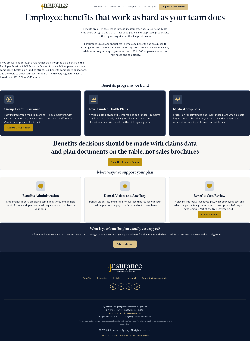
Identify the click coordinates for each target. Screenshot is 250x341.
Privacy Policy (105, 335)
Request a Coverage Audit (154, 278)
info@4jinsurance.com (132, 313)
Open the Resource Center (125, 162)
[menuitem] (99, 7)
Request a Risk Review (173, 6)
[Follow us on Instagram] (137, 286)
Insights (132, 6)
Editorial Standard (143, 335)
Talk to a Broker (209, 214)
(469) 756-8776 (115, 313)
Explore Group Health (18, 127)
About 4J (148, 6)
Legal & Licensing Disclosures (123, 335)
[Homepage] (54, 7)
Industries (115, 6)
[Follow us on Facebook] (121, 286)
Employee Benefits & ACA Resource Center (23, 66)
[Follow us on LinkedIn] (113, 286)
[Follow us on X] (129, 286)
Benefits (98, 6)
